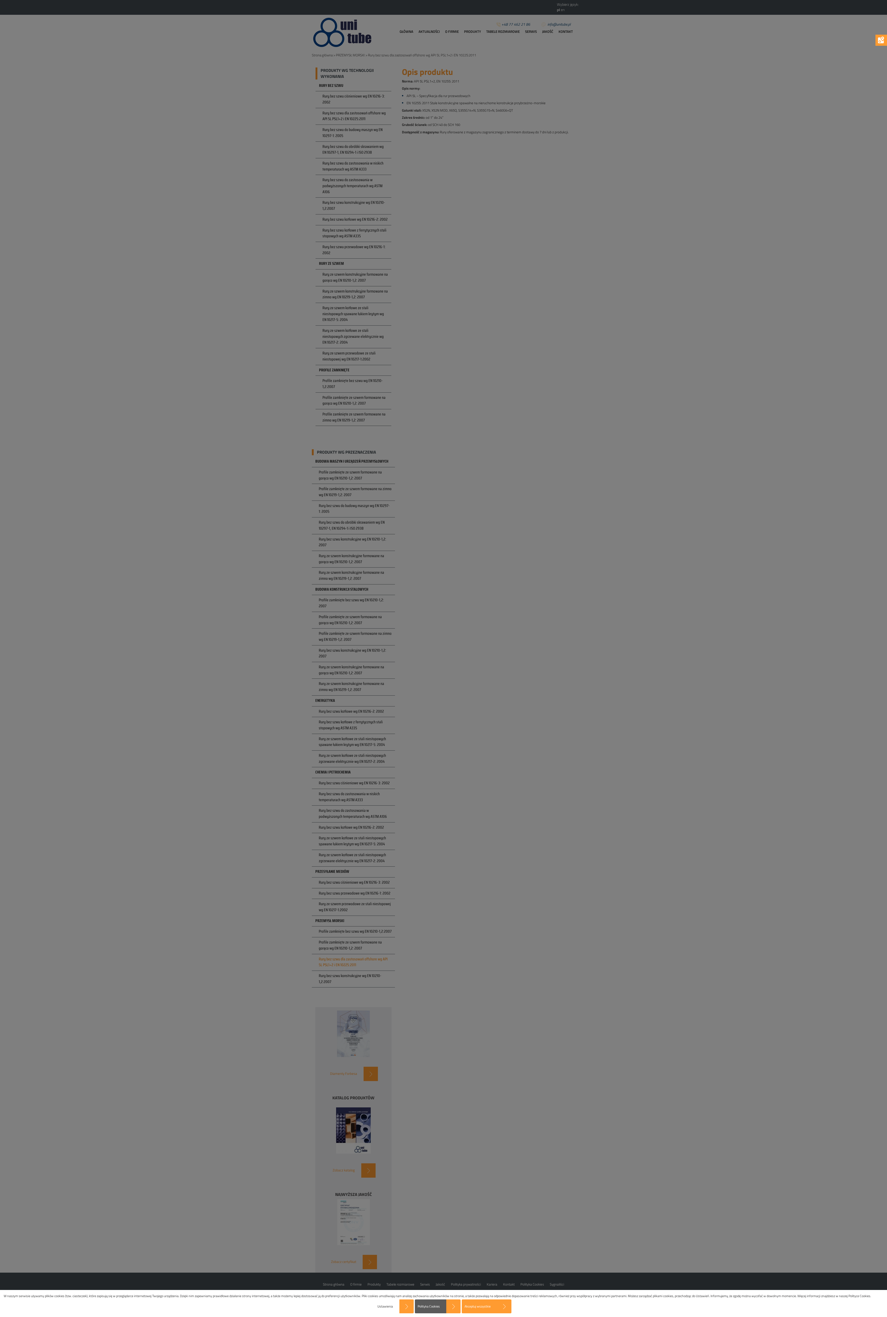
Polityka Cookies (429, 1306)
